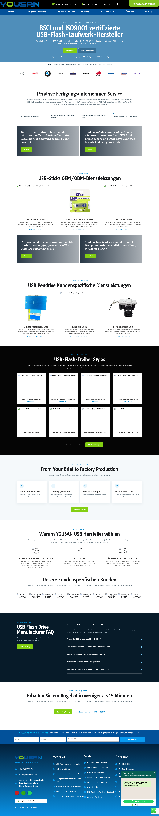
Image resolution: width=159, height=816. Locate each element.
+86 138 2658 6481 (99, 712)
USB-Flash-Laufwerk (36, 11)
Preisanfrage (70, 51)
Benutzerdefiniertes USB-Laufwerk (73, 11)
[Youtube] (17, 793)
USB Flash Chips (71, 64)
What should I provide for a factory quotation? (104, 662)
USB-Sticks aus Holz (95, 64)
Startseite (11, 11)
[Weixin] (23, 793)
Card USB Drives (108, 64)
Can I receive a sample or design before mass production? (104, 669)
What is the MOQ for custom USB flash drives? (104, 639)
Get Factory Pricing (63, 712)
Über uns (130, 11)
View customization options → (36, 336)
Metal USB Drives (83, 64)
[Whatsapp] (29, 793)
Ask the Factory (24, 647)
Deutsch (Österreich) (33, 801)
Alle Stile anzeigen (94, 445)
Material (59, 757)
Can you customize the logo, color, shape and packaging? (104, 647)
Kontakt (148, 11)
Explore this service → (36, 229)
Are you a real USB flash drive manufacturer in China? (104, 625)
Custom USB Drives (58, 64)
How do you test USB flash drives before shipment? (104, 654)
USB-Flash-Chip (107, 11)
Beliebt (88, 756)
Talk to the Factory (87, 51)
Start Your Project (80, 510)
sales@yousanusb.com (83, 712)
